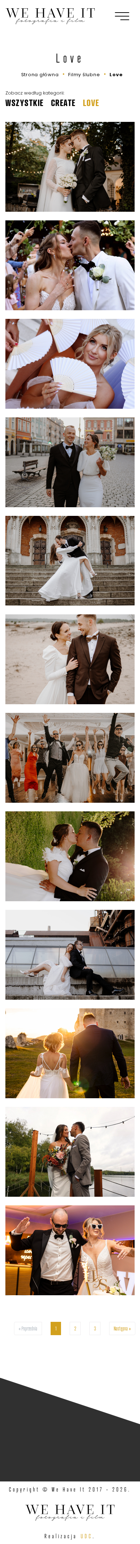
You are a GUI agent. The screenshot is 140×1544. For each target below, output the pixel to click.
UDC (87, 1536)
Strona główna (40, 74)
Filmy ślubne (84, 74)
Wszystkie (24, 102)
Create (63, 102)
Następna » (122, 1328)
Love (115, 74)
